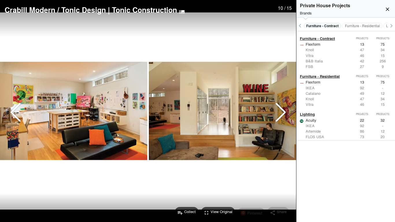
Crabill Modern (30, 10)
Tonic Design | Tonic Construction (119, 10)
